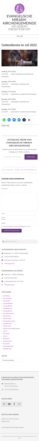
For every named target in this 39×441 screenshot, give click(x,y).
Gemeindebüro (8, 306)
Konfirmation (7, 318)
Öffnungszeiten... (10, 263)
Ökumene (6, 333)
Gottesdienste (29, 169)
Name (3, 213)
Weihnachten (7, 349)
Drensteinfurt (7, 298)
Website (4, 223)
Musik (5, 331)
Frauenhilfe (6, 301)
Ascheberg (6, 296)
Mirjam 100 (7, 326)
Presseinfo (6, 343)
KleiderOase (7, 316)
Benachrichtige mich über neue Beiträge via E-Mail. (17, 226)
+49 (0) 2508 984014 (11, 257)
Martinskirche (7, 323)
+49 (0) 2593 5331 (10, 278)
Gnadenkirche (7, 308)
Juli (35, 169)
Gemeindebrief (8, 303)
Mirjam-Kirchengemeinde (11, 328)
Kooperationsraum (9, 321)
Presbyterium (7, 341)
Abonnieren (31, 157)
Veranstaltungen (8, 346)
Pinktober (6, 338)
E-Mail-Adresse (4, 218)
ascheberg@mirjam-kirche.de (13, 281)
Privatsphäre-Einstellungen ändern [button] (13, 427)
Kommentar (4, 189)
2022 (21, 169)
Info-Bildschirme (8, 313)
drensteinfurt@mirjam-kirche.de (14, 260)
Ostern (5, 336)
